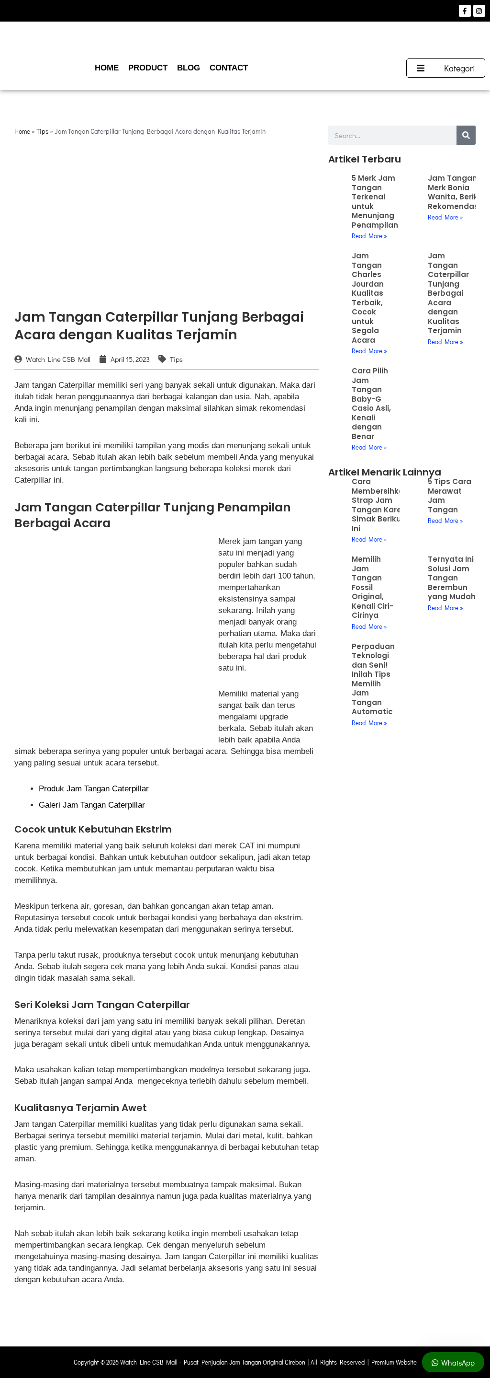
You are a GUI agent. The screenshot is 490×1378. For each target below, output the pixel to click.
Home (22, 131)
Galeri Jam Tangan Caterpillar (92, 805)
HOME (107, 67)
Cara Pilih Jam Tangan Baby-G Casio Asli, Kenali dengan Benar (371, 403)
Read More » (369, 236)
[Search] (466, 135)
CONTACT (229, 67)
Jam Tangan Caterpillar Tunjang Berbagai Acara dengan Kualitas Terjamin (448, 293)
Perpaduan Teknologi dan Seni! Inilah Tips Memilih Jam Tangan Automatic (373, 679)
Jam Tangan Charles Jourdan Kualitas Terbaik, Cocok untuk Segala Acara (368, 298)
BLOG (188, 67)
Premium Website (394, 1362)
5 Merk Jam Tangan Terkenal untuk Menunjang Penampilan (375, 201)
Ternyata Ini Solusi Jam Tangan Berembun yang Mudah (452, 578)
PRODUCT (147, 67)
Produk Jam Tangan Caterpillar (94, 788)
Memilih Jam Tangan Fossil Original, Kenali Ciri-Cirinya (372, 587)
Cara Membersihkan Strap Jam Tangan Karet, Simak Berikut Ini (380, 504)
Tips (42, 131)
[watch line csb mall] (245, 40)
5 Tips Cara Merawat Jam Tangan (449, 495)
